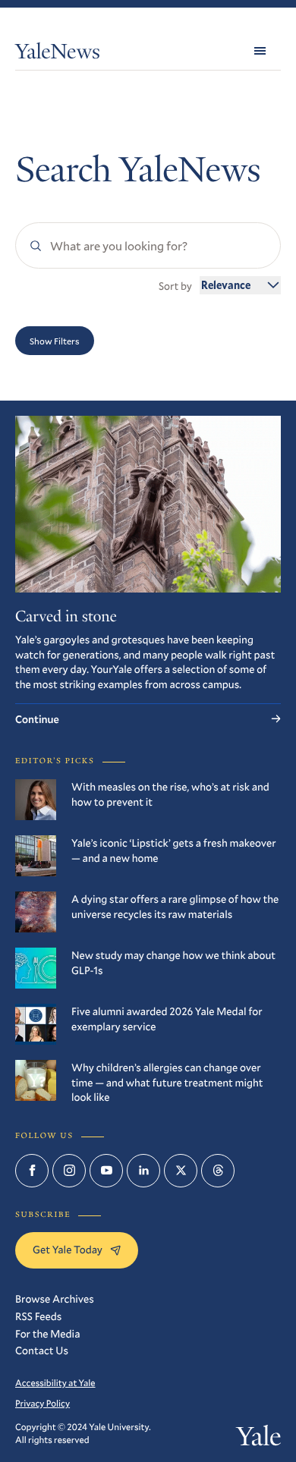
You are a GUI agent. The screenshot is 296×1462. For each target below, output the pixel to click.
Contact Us (41, 1350)
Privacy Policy (42, 1404)
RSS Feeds (38, 1316)
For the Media (47, 1333)
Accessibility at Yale (55, 1383)
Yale (258, 1439)
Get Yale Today (67, 1249)
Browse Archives (54, 1298)
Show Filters (55, 341)
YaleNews (57, 54)
